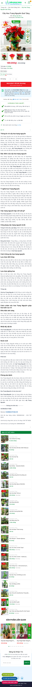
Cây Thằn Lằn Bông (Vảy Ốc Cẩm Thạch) (19, 611)
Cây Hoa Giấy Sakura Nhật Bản (17, 484)
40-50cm (9, 74)
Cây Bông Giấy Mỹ (14, 502)
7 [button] (20, 646)
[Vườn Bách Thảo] (14, 2)
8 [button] (22, 646)
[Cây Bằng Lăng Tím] (4, 520)
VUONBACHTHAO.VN (12, 412)
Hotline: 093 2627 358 (10, 682)
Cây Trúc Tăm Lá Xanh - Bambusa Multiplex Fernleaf (17, 556)
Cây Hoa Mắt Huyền (14, 602)
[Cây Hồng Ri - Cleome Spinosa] (4, 538)
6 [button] (18, 646)
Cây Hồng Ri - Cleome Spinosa (17, 538)
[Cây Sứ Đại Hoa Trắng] (4, 439)
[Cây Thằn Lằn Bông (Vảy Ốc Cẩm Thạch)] (4, 611)
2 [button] (10, 646)
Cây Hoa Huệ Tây (13, 456)
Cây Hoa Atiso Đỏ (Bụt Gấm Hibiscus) (18, 447)
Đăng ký (27, 662)
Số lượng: (3, 79)
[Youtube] (22, 678)
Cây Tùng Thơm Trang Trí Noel (24, 640)
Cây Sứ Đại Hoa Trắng (14, 438)
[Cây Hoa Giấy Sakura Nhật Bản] (4, 484)
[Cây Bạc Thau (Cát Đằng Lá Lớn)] (4, 575)
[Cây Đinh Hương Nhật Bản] (4, 511)
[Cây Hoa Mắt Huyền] (4, 602)
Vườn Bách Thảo (13, 437)
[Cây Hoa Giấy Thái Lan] (4, 493)
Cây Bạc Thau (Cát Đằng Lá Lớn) (17, 574)
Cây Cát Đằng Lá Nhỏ (14, 584)
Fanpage (16, 92)
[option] (16, 36)
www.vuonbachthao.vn (16, 685)
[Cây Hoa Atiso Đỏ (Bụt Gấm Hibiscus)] (4, 448)
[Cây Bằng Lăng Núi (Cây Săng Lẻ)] (4, 475)
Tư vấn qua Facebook (9, 678)
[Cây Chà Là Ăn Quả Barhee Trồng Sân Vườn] (4, 593)
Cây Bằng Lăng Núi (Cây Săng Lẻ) (17, 475)
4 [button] (14, 646)
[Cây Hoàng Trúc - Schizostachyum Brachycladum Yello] (4, 566)
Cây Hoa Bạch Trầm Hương (16, 529)
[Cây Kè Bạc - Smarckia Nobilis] (4, 466)
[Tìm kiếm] (25, 3)
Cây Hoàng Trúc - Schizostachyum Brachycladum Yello (18, 565)
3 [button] (12, 646)
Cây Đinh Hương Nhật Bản (16, 511)
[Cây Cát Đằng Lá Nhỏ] (4, 584)
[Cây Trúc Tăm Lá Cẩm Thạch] (4, 548)
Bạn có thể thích (8, 432)
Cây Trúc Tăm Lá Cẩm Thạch (16, 547)
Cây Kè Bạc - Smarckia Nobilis (16, 466)
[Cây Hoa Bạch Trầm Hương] (4, 529)
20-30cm (3, 74)
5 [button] (16, 646)
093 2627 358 (17, 99)
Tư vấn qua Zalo (8, 674)
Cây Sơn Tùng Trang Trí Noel (8, 640)
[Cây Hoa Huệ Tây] (4, 457)
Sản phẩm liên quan (16, 620)
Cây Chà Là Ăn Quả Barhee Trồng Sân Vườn (18, 593)
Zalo (23, 92)
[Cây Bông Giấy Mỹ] (4, 502)
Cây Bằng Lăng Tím (14, 520)
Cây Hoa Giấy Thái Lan (15, 493)
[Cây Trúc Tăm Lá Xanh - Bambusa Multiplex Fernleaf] (4, 557)
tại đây (19, 125)
